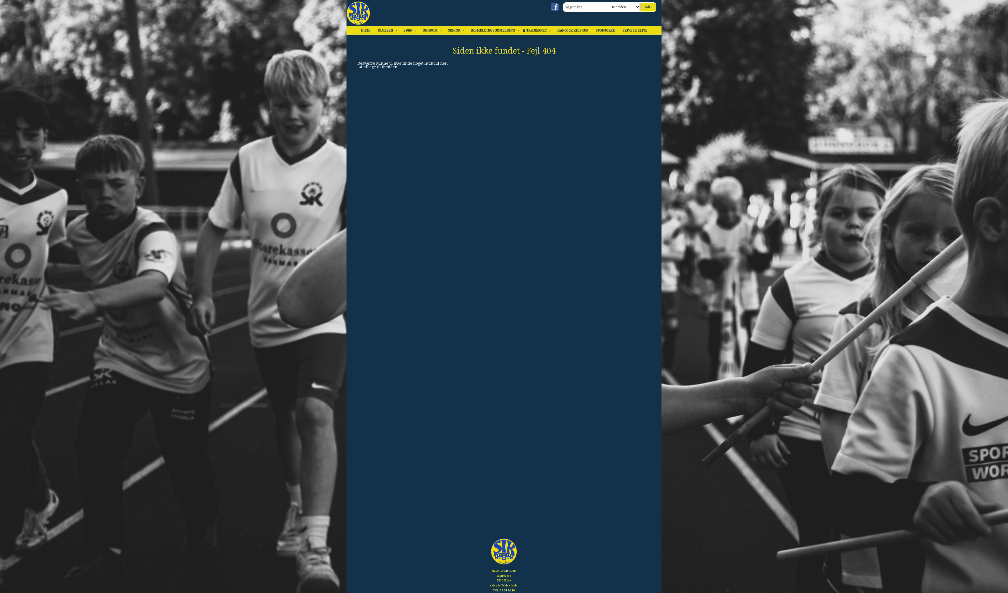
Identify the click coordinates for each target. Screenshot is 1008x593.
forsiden (389, 67)
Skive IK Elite (635, 30)
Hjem (365, 30)
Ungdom (430, 30)
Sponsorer (605, 30)
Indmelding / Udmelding (493, 30)
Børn (407, 30)
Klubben (385, 30)
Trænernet (536, 30)
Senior (454, 30)
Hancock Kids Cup (572, 30)
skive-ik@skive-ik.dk (503, 585)
